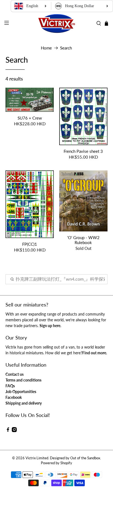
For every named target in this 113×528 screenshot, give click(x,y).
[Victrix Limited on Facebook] (7, 430)
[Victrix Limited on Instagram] (14, 430)
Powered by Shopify (56, 463)
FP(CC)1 (29, 244)
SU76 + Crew (30, 117)
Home (46, 48)
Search (66, 48)
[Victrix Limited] (56, 23)
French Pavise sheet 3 (83, 151)
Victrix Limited (37, 458)
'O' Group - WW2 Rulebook (83, 240)
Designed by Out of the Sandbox (75, 458)
